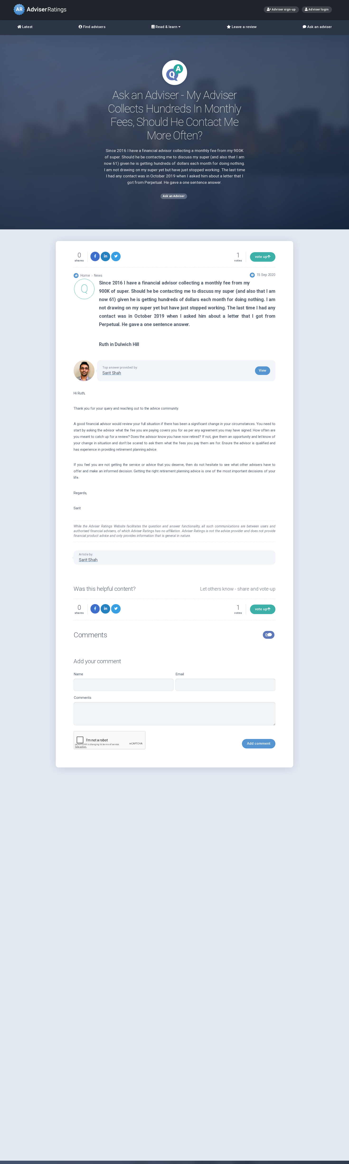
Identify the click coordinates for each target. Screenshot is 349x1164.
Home (85, 275)
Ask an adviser (319, 27)
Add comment (258, 743)
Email (180, 674)
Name (78, 674)
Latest (27, 27)
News (98, 275)
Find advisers (93, 27)
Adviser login (318, 9)
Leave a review (244, 27)
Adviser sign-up (283, 9)
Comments (82, 698)
